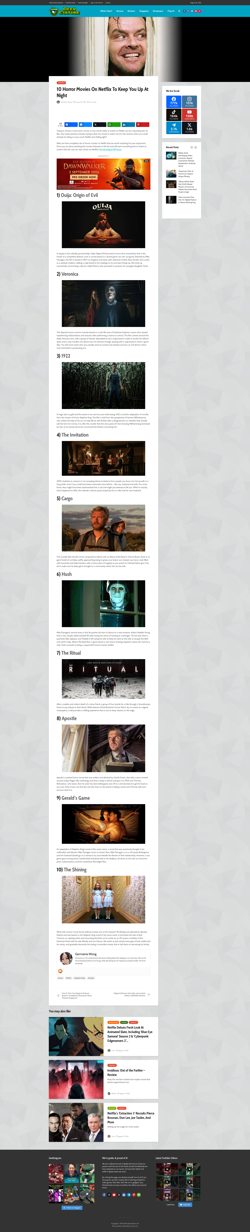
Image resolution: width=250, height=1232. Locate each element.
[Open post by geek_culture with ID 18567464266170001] (56, 1193)
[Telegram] (129, 1195)
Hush (67, 574)
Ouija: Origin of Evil (79, 195)
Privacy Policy (116, 1226)
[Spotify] (139, 1195)
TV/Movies (61, 83)
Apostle (69, 718)
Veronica (69, 274)
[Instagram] (109, 1195)
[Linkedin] (124, 1195)
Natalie (113, 1093)
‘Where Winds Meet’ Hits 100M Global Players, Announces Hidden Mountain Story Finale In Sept (187, 186)
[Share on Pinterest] (142, 124)
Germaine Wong (66, 102)
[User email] (60, 971)
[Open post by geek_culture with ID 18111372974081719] (71, 1193)
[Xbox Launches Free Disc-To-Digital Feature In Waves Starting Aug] (171, 199)
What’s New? (106, 11)
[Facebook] (104, 1195)
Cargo (67, 498)
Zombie (91, 978)
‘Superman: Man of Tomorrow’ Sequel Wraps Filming (185, 174)
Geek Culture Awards (56, 3)
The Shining (75, 869)
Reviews (131, 11)
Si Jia (113, 1050)
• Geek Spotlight (82, 3)
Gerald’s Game (76, 798)
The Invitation (75, 435)
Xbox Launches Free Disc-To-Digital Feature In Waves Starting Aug (187, 200)
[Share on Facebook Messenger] (85, 124)
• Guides (107, 3)
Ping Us (171, 11)
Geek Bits (112, 1108)
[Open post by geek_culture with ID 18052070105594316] (87, 1193)
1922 (65, 356)
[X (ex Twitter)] (119, 1195)
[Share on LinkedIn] (128, 124)
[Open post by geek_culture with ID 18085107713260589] (56, 1173)
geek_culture (55, 1166)
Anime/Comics (113, 1022)
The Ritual (71, 653)
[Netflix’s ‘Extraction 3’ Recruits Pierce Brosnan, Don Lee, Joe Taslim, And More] (76, 1122)
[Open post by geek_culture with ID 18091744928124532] (87, 1173)
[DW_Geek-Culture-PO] (103, 174)
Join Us (135, 1226)
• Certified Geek (69, 3)
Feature (124, 1022)
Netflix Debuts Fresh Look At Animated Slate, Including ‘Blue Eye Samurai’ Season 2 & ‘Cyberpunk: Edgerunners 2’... (129, 1034)
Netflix (68, 978)
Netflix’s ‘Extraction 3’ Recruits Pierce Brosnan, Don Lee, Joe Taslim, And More (130, 1117)
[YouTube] (114, 1195)
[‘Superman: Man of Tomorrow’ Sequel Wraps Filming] (171, 173)
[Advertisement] (104, 113)
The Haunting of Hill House (110, 149)
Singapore (143, 11)
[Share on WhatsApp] (114, 124)
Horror (60, 978)
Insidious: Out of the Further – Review (126, 1072)
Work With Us (127, 1226)
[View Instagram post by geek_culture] (61, 1181)
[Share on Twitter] (99, 124)
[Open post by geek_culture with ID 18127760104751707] (71, 1173)
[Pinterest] (134, 1195)
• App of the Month (96, 3)
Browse (120, 11)
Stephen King (79, 978)
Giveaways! (158, 11)
